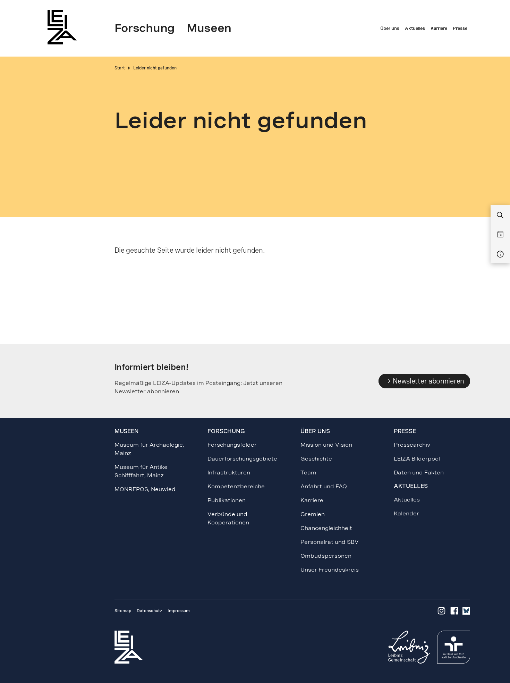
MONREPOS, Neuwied (145, 489)
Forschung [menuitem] (144, 28)
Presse (405, 431)
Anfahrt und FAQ (323, 486)
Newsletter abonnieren (427, 381)
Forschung (226, 431)
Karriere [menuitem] (439, 28)
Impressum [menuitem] (179, 610)
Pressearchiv (412, 444)
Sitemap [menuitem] (122, 610)
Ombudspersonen (325, 556)
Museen (126, 431)
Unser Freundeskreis (329, 569)
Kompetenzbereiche (236, 486)
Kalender (406, 513)
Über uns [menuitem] (389, 28)
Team (308, 472)
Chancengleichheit (326, 528)
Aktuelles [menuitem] (415, 28)
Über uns (315, 431)
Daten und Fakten (419, 472)
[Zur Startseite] (64, 27)
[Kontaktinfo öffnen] (500, 254)
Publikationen (226, 500)
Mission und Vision (326, 444)
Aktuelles (407, 499)
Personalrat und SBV (329, 542)
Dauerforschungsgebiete (242, 458)
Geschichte (316, 458)
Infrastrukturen (228, 472)
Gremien (312, 514)
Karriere (311, 500)
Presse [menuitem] (460, 28)
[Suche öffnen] (500, 215)
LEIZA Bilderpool (417, 458)
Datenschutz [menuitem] (149, 610)
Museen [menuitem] (209, 28)
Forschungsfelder (232, 444)
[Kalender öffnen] (500, 235)
